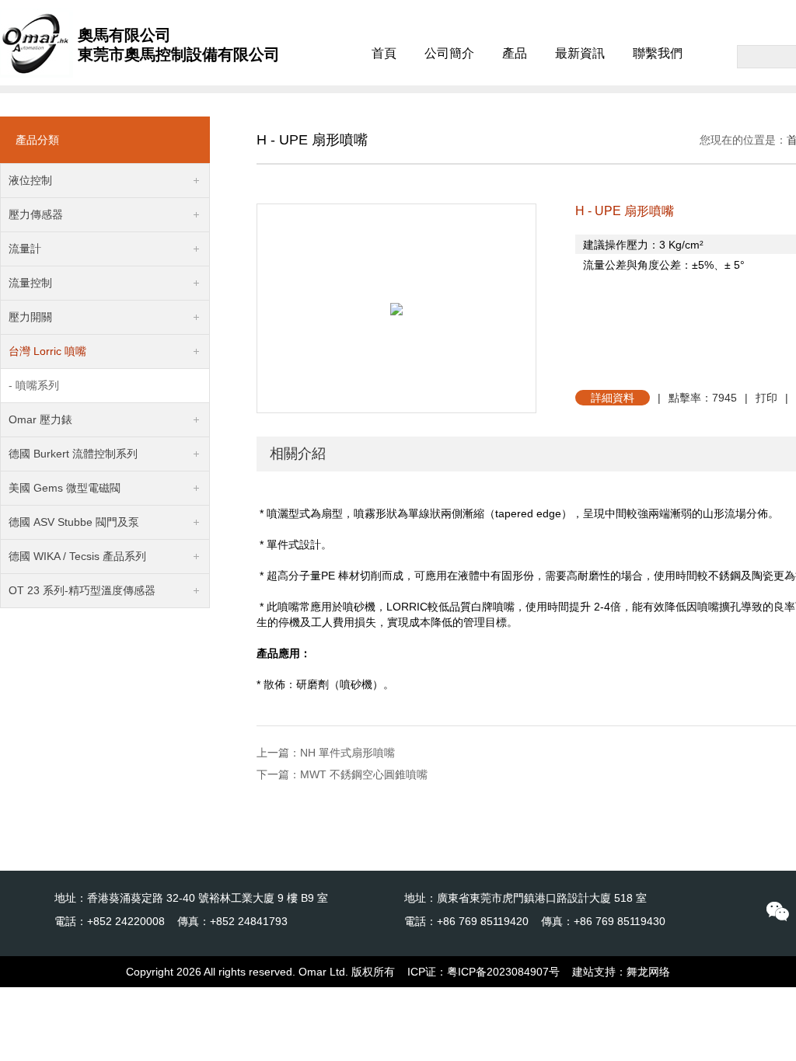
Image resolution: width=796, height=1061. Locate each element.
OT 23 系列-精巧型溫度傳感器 (82, 590)
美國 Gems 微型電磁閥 (64, 488)
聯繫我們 (658, 53)
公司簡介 (449, 53)
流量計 (25, 248)
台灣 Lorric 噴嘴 (47, 351)
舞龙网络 (648, 971)
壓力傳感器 (36, 214)
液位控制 (30, 180)
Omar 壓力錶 (40, 419)
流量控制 (30, 283)
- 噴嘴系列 (34, 385)
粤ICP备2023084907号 (503, 971)
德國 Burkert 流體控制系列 (73, 453)
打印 (766, 397)
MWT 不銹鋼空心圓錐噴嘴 (364, 774)
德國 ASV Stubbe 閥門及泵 (74, 522)
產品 (514, 53)
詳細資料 (612, 397)
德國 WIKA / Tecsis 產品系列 (77, 556)
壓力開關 (30, 317)
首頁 (384, 53)
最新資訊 (580, 53)
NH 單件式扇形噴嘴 (347, 752)
